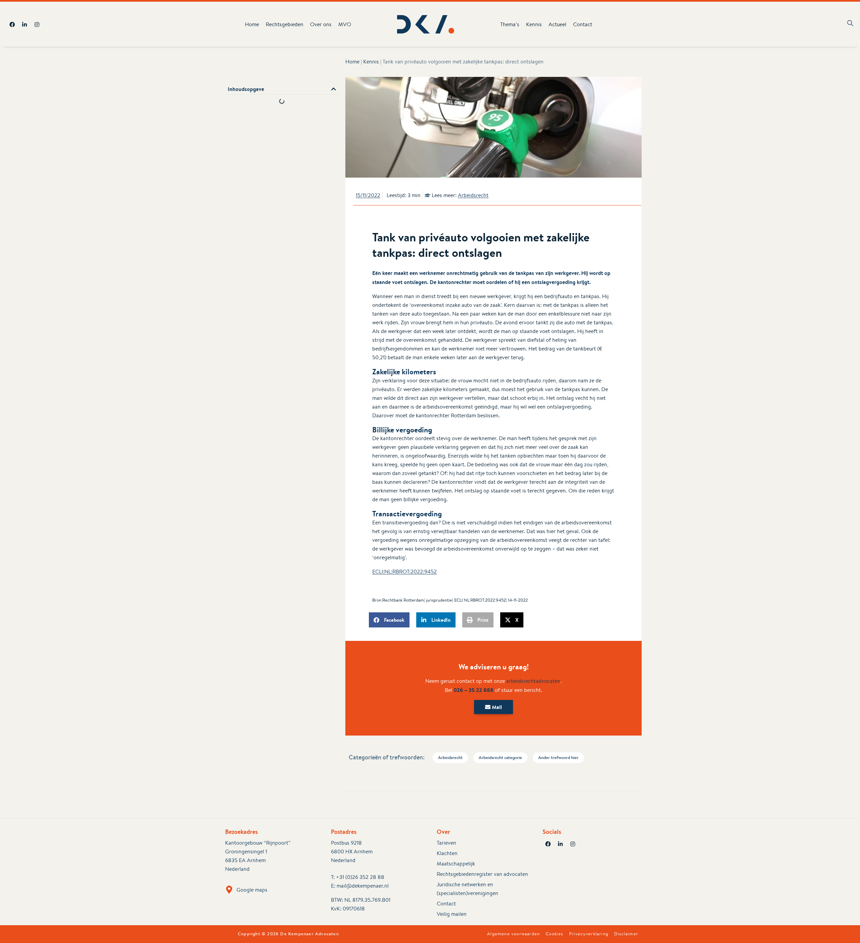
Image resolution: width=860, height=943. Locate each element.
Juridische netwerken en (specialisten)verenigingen (467, 889)
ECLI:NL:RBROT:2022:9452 (404, 571)
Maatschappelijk (456, 863)
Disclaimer (626, 934)
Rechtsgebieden (284, 24)
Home (252, 24)
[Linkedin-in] (24, 24)
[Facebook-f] (12, 24)
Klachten (447, 853)
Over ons (321, 24)
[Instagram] (37, 24)
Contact (582, 24)
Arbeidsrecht (473, 195)
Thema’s (509, 24)
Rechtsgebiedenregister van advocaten (482, 874)
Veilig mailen (452, 913)
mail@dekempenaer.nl (363, 885)
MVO (344, 24)
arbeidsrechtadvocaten (533, 681)
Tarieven (446, 842)
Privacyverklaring (588, 934)
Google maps (251, 889)
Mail (496, 707)
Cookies (554, 934)
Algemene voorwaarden (513, 934)
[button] (333, 89)
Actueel (557, 24)
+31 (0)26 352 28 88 (360, 877)
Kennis (534, 24)
